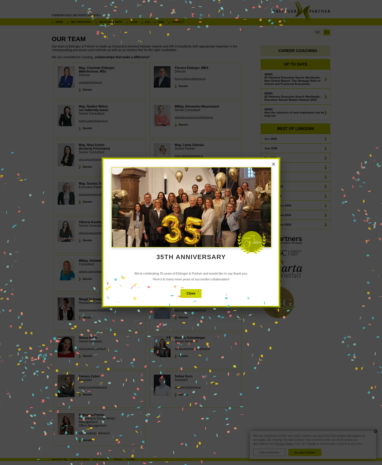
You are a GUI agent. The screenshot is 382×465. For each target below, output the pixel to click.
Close (191, 293)
